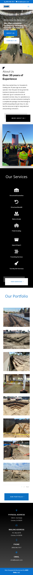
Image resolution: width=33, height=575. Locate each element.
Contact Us (12, 40)
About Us (11, 33)
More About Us (18, 118)
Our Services (16, 281)
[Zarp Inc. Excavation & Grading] (16, 326)
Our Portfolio (16, 496)
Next (27, 487)
